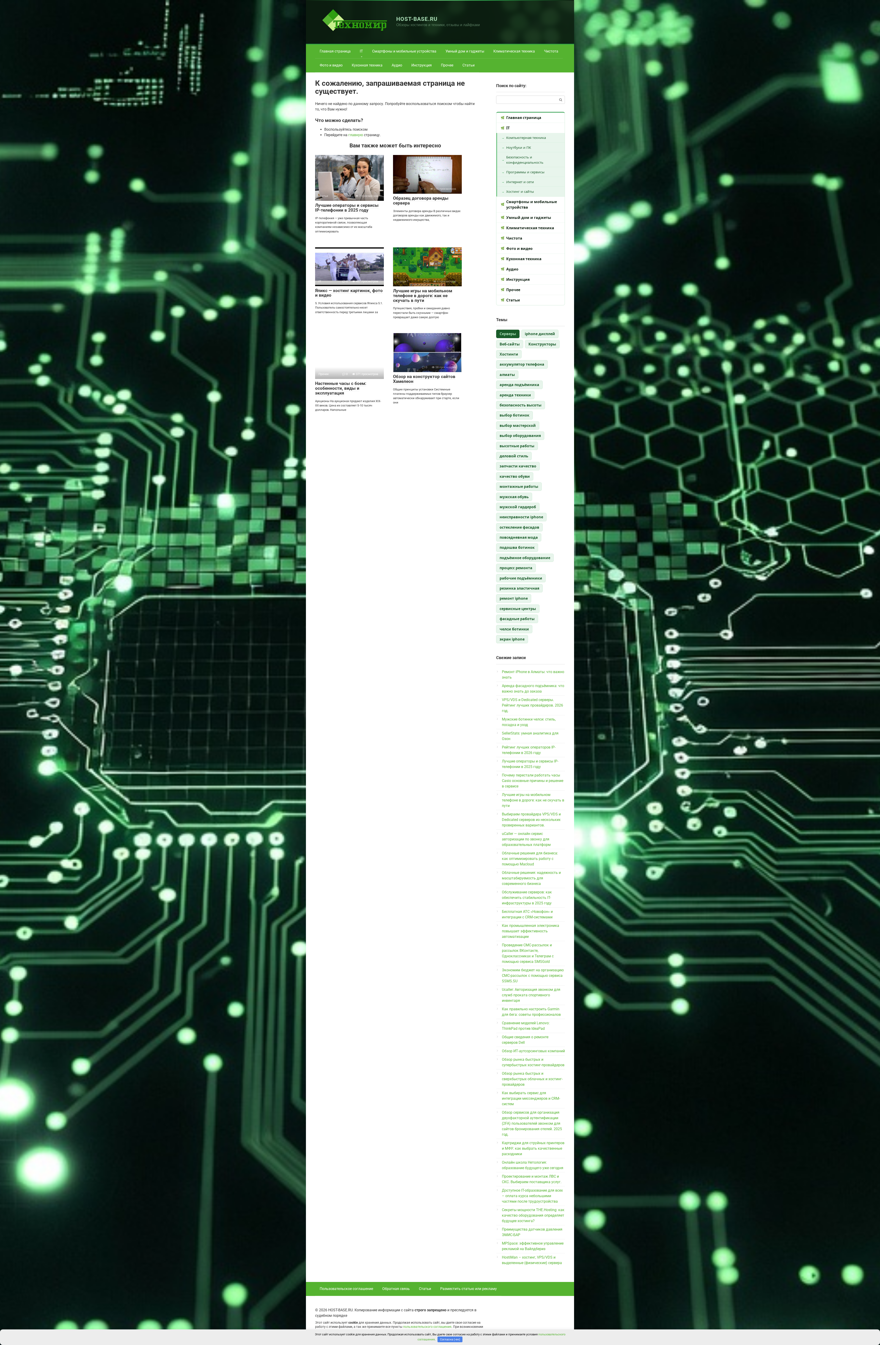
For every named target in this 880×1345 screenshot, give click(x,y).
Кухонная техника (367, 65)
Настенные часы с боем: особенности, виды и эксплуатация (340, 388)
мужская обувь (514, 496)
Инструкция (421, 65)
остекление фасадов (519, 527)
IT (361, 51)
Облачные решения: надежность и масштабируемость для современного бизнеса (531, 878)
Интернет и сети (520, 182)
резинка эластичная (519, 588)
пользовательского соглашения (427, 1327)
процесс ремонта (516, 567)
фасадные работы (517, 618)
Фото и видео (331, 65)
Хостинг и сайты (520, 191)
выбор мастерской (518, 425)
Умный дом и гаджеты (465, 51)
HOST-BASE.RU (416, 19)
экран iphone (512, 639)
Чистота (551, 51)
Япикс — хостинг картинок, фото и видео (349, 293)
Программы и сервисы (525, 172)
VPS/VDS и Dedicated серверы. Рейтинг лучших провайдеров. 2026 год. (532, 705)
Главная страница (335, 51)
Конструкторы (542, 344)
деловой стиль (514, 455)
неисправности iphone (521, 516)
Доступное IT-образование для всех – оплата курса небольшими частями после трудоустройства (532, 1196)
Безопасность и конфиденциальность (524, 160)
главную (355, 135)
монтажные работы (519, 486)
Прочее (447, 65)
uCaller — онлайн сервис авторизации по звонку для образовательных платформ (526, 839)
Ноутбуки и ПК (518, 147)
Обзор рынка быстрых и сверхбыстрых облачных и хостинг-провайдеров (532, 1079)
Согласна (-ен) (450, 1339)
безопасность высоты (521, 405)
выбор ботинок (514, 415)
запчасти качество (518, 466)
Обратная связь (396, 1289)
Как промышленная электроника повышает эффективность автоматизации (530, 931)
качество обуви (515, 476)
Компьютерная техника (526, 137)
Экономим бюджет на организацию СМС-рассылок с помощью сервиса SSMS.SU (533, 975)
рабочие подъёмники (521, 578)
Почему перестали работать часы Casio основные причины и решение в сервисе (532, 780)
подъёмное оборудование (525, 557)
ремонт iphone (514, 598)
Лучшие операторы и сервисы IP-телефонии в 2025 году (347, 208)
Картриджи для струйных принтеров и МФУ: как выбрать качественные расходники (533, 1148)
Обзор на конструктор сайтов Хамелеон (424, 379)
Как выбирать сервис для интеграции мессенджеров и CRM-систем (531, 1098)
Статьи (468, 65)
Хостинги (509, 354)
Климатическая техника (514, 51)
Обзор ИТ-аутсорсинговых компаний (533, 1051)
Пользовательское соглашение (346, 1289)
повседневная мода (519, 537)
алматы (507, 374)
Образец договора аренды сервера (420, 201)
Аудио (397, 65)
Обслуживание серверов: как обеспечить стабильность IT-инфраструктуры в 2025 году (527, 897)
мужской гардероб (518, 506)
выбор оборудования (520, 435)
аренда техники (515, 395)
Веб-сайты (510, 344)
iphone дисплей (540, 333)
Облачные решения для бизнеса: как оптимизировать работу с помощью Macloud (530, 858)
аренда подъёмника (519, 384)
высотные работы (517, 445)
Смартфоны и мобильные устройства (404, 51)
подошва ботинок (517, 547)
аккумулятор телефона (522, 364)
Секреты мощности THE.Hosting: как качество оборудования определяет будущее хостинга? (533, 1215)
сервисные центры (518, 608)
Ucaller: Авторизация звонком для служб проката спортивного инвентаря (531, 995)
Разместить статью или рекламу (468, 1289)
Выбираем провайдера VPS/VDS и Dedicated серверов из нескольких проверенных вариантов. (531, 819)
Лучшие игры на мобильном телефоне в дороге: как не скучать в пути (422, 295)
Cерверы (508, 333)
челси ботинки (514, 629)
